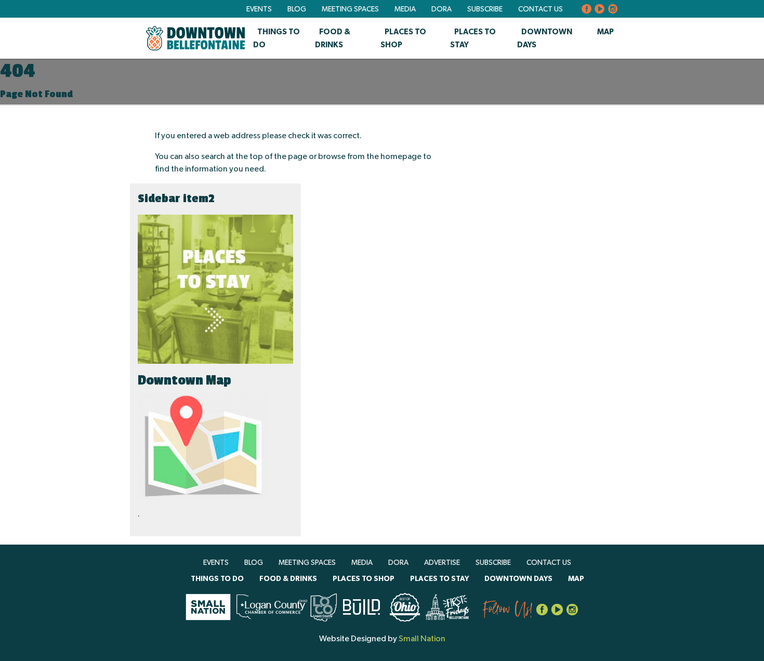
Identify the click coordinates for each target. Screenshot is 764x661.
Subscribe (485, 9)
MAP (605, 32)
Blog (296, 9)
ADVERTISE (442, 562)
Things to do (217, 579)
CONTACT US (540, 9)
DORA (441, 9)
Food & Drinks (288, 579)
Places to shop (363, 579)
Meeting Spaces (350, 9)
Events (259, 9)
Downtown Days (518, 579)
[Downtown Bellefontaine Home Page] (195, 38)
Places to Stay (439, 579)
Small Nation (422, 638)
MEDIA (405, 9)
